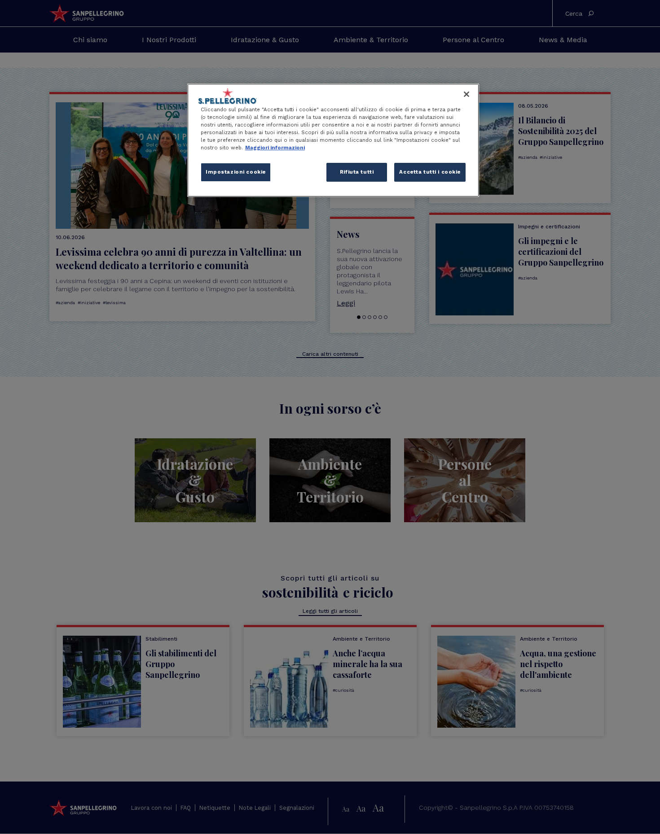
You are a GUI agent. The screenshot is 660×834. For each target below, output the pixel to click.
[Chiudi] (466, 94)
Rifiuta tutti (357, 172)
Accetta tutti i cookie (430, 172)
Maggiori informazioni (275, 147)
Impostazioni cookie (236, 172)
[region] (333, 140)
